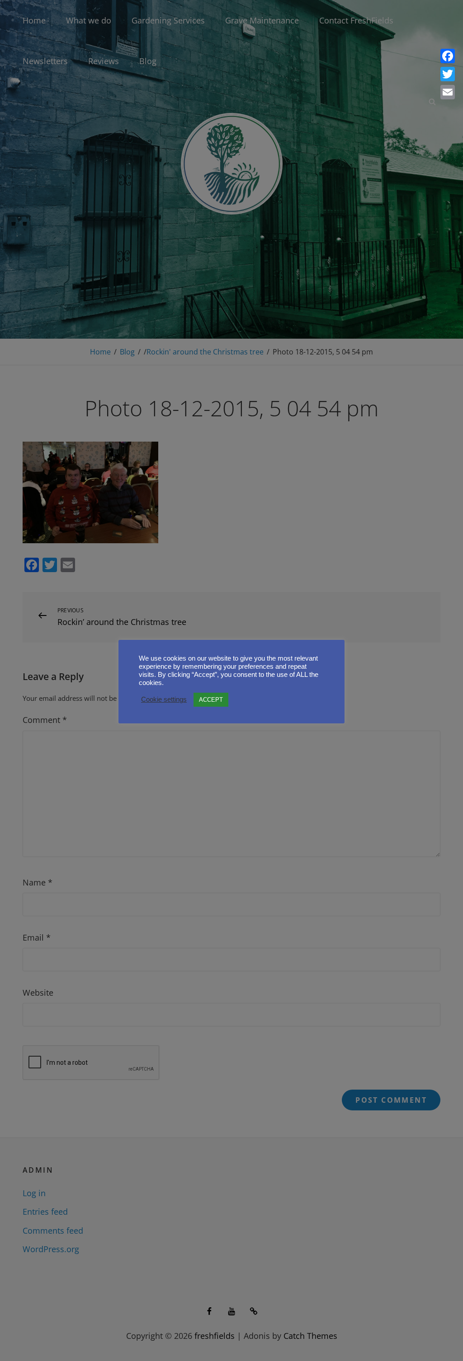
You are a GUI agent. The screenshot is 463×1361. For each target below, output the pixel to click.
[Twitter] (448, 74)
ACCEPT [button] (211, 699)
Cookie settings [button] (164, 699)
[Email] (448, 92)
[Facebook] (448, 56)
